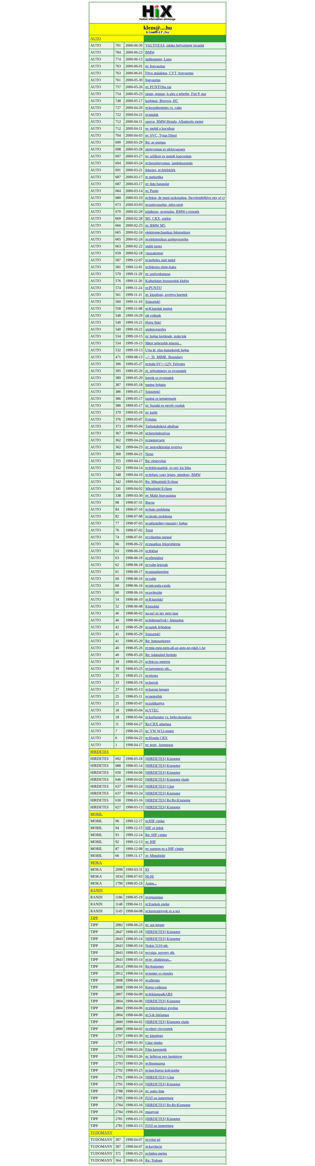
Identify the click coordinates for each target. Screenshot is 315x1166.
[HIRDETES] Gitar (159, 786)
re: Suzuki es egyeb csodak (165, 405)
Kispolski (152, 606)
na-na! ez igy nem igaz (161, 613)
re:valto (150, 579)
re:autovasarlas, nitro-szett (164, 205)
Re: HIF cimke (156, 835)
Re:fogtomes (154, 966)
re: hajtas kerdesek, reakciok (165, 336)
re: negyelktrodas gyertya (163, 447)
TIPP (94, 918)
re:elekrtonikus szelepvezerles (166, 239)
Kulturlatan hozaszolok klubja (167, 281)
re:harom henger (157, 689)
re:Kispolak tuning (158, 308)
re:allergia (152, 980)
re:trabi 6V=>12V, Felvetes (165, 364)
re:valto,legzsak (156, 565)
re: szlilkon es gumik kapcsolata (168, 156)
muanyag (152, 1112)
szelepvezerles (155, 329)
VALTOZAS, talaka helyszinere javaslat (174, 45)
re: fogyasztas (155, 66)
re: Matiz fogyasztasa (160, 495)
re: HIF (150, 842)
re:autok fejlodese (158, 627)
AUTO (95, 38)
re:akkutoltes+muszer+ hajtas (166, 523)
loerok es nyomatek (159, 378)
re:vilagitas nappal (158, 537)
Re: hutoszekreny (158, 641)
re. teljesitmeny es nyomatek (165, 371)
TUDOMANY (101, 1133)
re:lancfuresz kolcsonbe (162, 1070)
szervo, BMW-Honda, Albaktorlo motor (174, 122)
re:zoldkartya (154, 703)
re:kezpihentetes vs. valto (163, 108)
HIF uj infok (154, 828)
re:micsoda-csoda (157, 586)
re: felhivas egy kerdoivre (163, 1056)
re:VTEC (152, 710)
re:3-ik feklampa (157, 1015)
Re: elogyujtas (155, 461)
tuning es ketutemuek (160, 399)
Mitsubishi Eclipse (158, 489)
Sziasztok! (152, 302)
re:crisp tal (152, 1140)
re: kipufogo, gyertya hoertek (166, 295)
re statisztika (154, 177)
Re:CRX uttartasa (158, 724)
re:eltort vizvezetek (159, 1029)
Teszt (149, 530)
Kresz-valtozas (156, 987)
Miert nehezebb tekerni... (163, 343)
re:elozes (151, 676)
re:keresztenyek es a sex (162, 911)
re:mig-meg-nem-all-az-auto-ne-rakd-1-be (175, 648)
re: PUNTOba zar (158, 87)
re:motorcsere (155, 440)
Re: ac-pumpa (155, 142)
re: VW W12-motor (159, 731)
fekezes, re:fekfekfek (160, 170)
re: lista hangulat (157, 184)
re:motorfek (153, 696)
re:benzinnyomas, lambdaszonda (169, 163)
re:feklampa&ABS (158, 994)
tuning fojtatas (155, 385)
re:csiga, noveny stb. (160, 953)
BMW (150, 52)
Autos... (151, 883)
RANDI (96, 890)
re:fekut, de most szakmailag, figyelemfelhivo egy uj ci (185, 198)
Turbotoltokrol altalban (161, 426)
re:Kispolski (154, 599)
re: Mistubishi (155, 856)
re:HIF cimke (155, 821)
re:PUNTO (153, 288)
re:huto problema (157, 509)
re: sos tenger (154, 925)
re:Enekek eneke (157, 904)
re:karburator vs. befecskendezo (168, 717)
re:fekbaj (151, 551)
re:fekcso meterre (157, 662)
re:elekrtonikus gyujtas (161, 1008)
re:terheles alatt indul (160, 260)
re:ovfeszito (153, 592)
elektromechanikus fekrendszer (167, 232)
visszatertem (154, 253)
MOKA (96, 863)
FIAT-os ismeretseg (159, 1098)
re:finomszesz (155, 1063)
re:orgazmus (154, 897)
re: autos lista (154, 1091)
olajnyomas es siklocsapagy (165, 149)
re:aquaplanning (157, 572)
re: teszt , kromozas (159, 745)
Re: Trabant (153, 1160)
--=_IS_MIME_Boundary (164, 357)
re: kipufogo (154, 1036)
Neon (149, 454)
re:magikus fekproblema (162, 544)
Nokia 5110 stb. (156, 946)
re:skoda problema (158, 516)
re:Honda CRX (156, 738)
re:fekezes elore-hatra (160, 267)
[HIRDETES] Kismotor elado (167, 779)
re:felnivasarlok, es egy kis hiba (168, 468)
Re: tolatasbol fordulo (161, 655)
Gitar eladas (154, 1043)
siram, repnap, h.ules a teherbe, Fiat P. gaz (175, 94)
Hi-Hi (149, 876)
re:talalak (151, 115)
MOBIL (96, 814)
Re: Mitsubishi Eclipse (161, 482)
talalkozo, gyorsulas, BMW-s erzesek (172, 212)
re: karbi (151, 412)
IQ (147, 869)
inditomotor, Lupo (158, 59)
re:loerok (151, 682)
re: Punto (151, 191)
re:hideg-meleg (156, 1153)
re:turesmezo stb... (158, 669)
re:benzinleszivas (157, 433)
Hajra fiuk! (153, 322)
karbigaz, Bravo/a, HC (161, 101)
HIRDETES (99, 752)
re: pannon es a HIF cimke (164, 849)
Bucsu (150, 502)
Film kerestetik (156, 1050)
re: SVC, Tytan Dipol (161, 135)
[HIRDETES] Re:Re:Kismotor (167, 800)
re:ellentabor (154, 558)
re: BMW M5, (155, 225)
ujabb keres (153, 246)
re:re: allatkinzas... (158, 959)
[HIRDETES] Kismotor (162, 759)
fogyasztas (152, 80)
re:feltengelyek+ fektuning (164, 620)
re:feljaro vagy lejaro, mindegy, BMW (173, 475)
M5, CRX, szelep (158, 218)
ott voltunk (153, 315)
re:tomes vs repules (159, 973)
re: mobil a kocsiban (160, 128)
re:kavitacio (153, 1146)
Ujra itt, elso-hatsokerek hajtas (167, 350)
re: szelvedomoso (157, 274)
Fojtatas (151, 419)
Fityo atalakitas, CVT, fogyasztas (169, 73)
